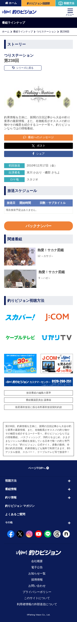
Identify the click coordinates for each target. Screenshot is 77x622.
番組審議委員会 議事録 (38, 400)
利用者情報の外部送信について (37, 604)
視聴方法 (69, 3)
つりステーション (46, 31)
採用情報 (37, 579)
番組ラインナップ (23, 31)
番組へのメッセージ (40, 137)
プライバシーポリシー (37, 592)
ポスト (41, 145)
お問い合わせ (37, 585)
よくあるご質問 (15, 514)
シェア (40, 153)
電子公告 (37, 567)
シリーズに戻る (24, 67)
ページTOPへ (37, 468)
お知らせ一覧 (37, 573)
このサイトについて (37, 598)
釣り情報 (11, 497)
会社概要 (37, 561)
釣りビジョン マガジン (20, 505)
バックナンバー (39, 226)
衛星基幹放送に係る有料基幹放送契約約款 (38, 407)
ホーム (13, 3)
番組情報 (11, 489)
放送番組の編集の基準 (38, 392)
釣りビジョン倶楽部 (38, 3)
